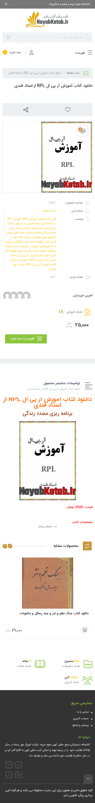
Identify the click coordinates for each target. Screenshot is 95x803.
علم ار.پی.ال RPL (39, 260)
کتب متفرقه (73, 73)
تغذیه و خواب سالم (30, 233)
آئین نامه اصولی (47, 219)
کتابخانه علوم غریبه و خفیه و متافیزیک (69, 4)
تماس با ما (83, 712)
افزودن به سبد (84, 630)
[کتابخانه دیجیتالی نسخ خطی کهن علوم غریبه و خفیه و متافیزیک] (48, 19)
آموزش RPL (30, 219)
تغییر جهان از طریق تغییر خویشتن (31, 235)
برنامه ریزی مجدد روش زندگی (39, 228)
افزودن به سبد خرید (22, 338)
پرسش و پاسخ (80, 725)
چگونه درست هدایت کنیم (32, 251)
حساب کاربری (81, 718)
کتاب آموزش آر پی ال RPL (41, 264)
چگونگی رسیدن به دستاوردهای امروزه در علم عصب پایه (31, 244)
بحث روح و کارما (17, 223)
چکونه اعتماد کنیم (34, 242)
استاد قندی (34, 223)
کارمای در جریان (19, 260)
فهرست (80, 53)
